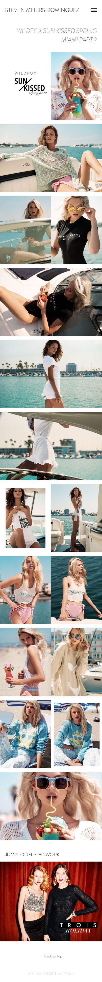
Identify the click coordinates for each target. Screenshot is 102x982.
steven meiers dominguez (42, 10)
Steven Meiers (64, 973)
